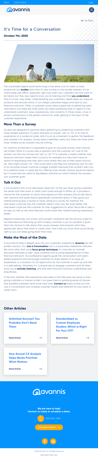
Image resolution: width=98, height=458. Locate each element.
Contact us (59, 283)
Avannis (79, 243)
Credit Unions (20, 2)
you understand (80, 96)
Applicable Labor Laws (49, 455)
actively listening (26, 268)
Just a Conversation (37, 246)
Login (90, 2)
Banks (6, 2)
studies (24, 89)
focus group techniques (45, 249)
